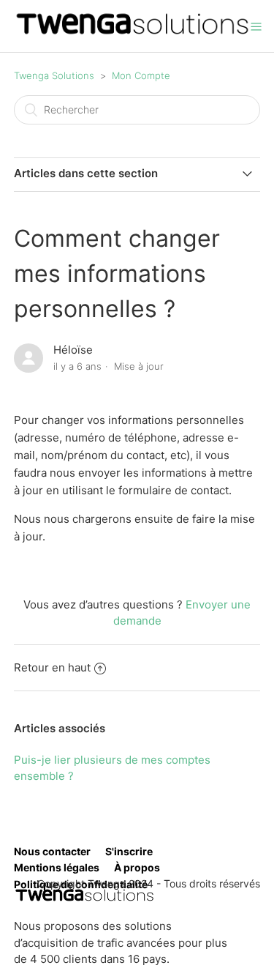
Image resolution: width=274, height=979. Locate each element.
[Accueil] (132, 33)
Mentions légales (56, 867)
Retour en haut (52, 667)
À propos (137, 867)
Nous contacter (52, 851)
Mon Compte (141, 75)
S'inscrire (129, 851)
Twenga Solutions (54, 75)
